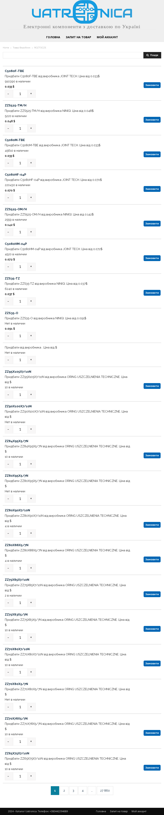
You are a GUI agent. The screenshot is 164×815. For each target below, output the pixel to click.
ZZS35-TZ (12, 278)
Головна (101, 811)
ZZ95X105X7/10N (18, 371)
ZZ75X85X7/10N (17, 580)
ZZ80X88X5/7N (16, 545)
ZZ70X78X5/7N (16, 718)
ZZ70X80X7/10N (17, 649)
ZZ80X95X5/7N (16, 476)
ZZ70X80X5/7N (16, 684)
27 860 (105, 790)
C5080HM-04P (16, 244)
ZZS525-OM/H (16, 209)
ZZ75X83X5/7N (16, 614)
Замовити (152, 85)
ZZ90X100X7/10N (18, 406)
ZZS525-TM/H (15, 105)
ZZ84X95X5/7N (16, 441)
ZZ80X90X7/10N (17, 510)
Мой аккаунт (139, 811)
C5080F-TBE (14, 71)
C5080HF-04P (15, 174)
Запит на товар (119, 811)
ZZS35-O (11, 313)
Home (6, 47)
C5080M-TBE (15, 140)
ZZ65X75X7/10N (17, 753)
